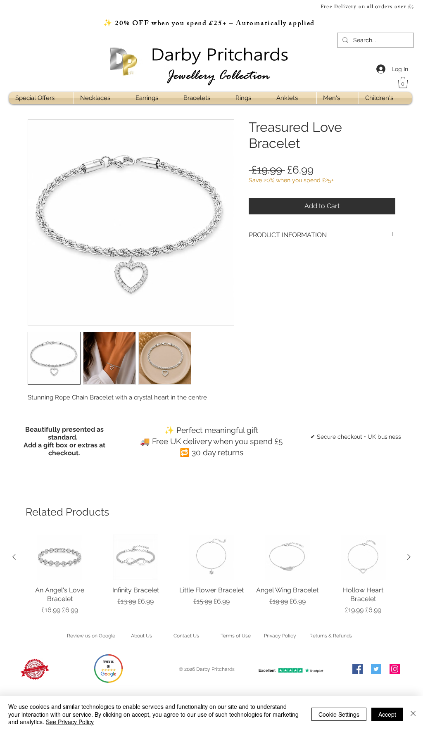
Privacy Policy (280, 636)
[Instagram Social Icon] (395, 669)
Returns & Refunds (330, 636)
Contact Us (186, 636)
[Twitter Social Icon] (376, 669)
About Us (141, 636)
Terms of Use (236, 636)
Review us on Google (91, 636)
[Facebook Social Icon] (357, 669)
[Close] (413, 714)
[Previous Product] (14, 557)
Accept (387, 714)
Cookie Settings (338, 714)
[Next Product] (409, 557)
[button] (403, 82)
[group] (211, 575)
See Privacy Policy (70, 722)
